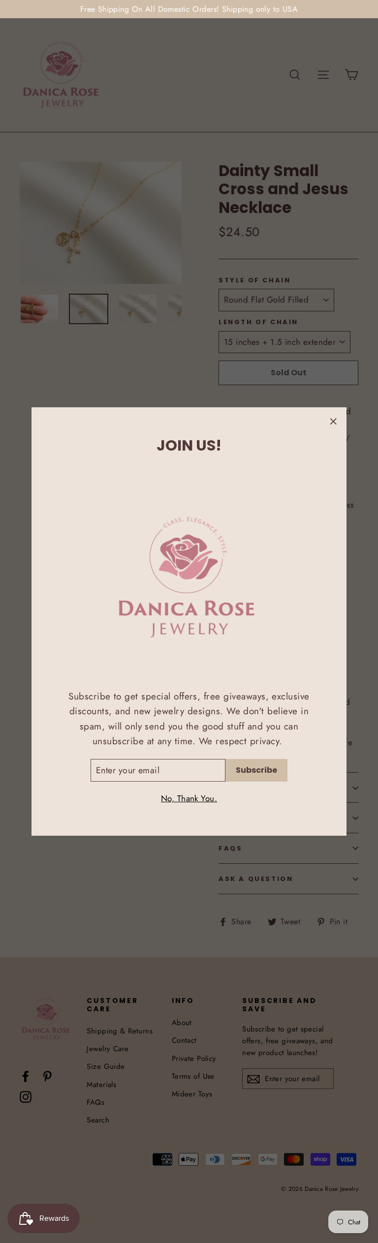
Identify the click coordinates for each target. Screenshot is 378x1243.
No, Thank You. (189, 798)
